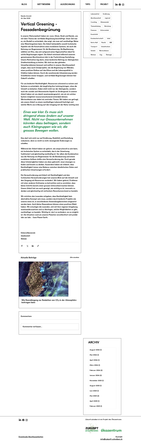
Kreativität (94, 34)
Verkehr (93, 50)
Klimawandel (105, 22)
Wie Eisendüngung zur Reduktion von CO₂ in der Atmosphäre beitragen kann (48, 301)
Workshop (107, 26)
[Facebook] (119, 4)
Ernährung (106, 14)
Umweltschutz (105, 46)
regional (107, 18)
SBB (110, 42)
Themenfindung (96, 26)
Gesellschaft (25, 236)
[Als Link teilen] (38, 246)
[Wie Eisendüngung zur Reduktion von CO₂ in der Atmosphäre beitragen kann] (50, 279)
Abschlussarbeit (96, 18)
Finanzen (93, 30)
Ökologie (109, 55)
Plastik (103, 42)
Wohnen (24, 239)
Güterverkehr (104, 30)
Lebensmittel (95, 14)
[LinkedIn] (116, 4)
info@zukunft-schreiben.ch (111, 439)
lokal (108, 38)
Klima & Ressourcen (28, 233)
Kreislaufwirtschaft (97, 38)
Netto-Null (94, 42)
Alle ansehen (74, 257)
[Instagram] (123, 4)
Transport (94, 46)
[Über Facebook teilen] (22, 246)
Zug (101, 55)
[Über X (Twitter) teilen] (27, 246)
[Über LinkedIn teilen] (33, 246)
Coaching (94, 22)
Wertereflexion (104, 50)
